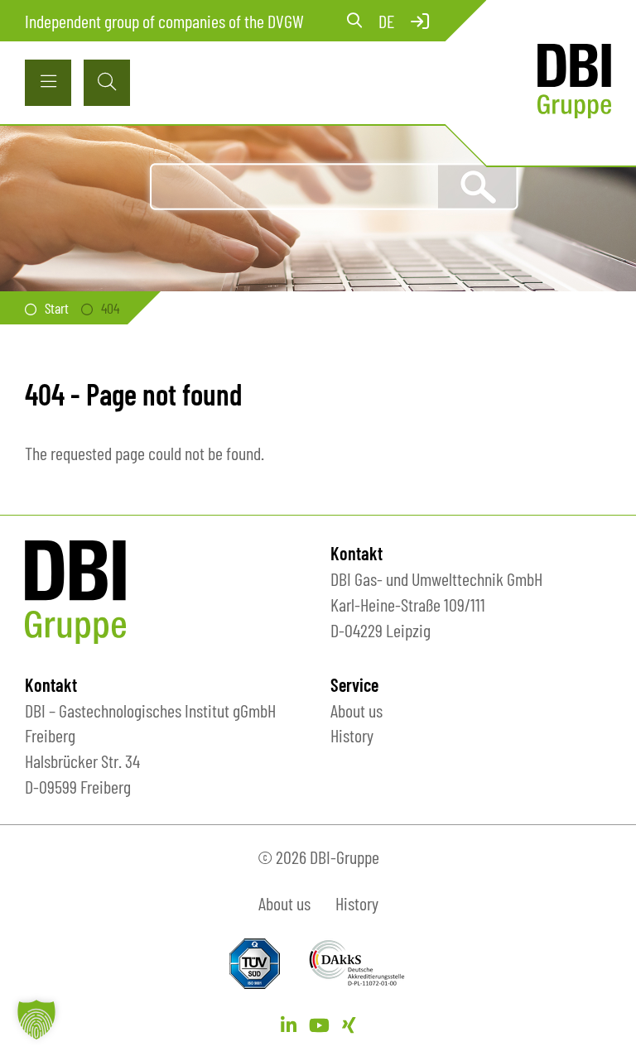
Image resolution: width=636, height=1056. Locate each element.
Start (57, 308)
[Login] (420, 20)
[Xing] (349, 1024)
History (351, 735)
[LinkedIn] (288, 1024)
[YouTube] (319, 1024)
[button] (36, 1019)
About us (356, 710)
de (386, 20)
